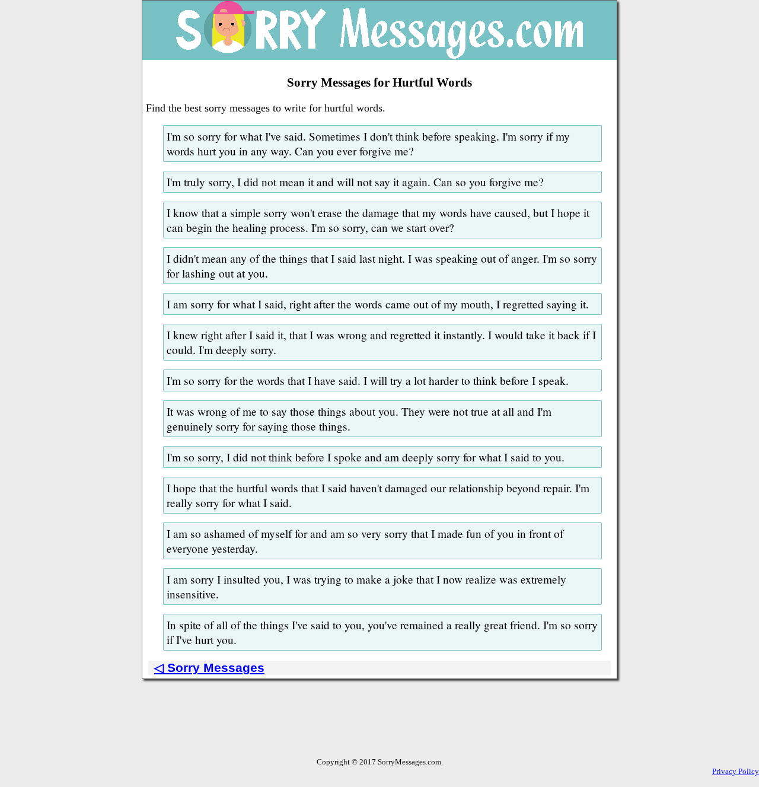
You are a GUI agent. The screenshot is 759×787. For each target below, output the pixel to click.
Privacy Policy (735, 771)
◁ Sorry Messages (209, 667)
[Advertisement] (379, 730)
